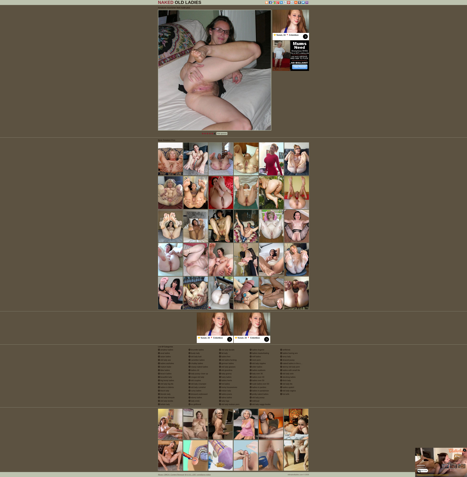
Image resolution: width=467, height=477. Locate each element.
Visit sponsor (222, 133)
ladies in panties (259, 387)
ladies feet (225, 357)
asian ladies (165, 357)
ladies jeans (226, 394)
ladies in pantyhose (260, 391)
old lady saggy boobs (261, 404)
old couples (195, 380)
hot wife (285, 394)
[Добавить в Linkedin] (281, 2)
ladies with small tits (291, 370)
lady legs (225, 401)
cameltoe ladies (197, 360)
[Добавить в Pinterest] (288, 2)
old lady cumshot (198, 387)
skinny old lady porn (291, 367)
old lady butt (195, 357)
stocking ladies (289, 377)
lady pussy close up (199, 374)
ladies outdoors (258, 370)
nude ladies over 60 (260, 384)
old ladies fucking (229, 360)
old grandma (226, 370)
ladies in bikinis (167, 387)
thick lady (286, 380)
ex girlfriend (195, 404)
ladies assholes (167, 363)
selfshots (286, 350)
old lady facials (227, 350)
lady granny (226, 374)
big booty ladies (167, 380)
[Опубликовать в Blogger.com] (266, 2)
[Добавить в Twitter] (303, 2)
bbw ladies (165, 370)
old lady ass (165, 360)
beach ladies (165, 374)
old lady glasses (228, 367)
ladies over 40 (258, 377)
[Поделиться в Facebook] (270, 2)
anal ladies (165, 353)
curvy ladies (195, 391)
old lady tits (287, 384)
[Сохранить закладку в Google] (274, 2)
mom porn (256, 360)
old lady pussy (258, 397)
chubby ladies (196, 363)
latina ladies (226, 397)
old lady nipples (259, 363)
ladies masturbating (260, 353)
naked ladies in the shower (294, 363)
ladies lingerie (258, 350)
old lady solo (288, 374)
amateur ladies (166, 350)
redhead (255, 401)
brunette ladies (197, 350)
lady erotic (195, 401)
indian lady (226, 391)
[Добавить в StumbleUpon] (295, 2)
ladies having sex (290, 353)
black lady (164, 391)
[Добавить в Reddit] (292, 2)
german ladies (227, 363)
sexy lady (286, 357)
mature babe (165, 367)
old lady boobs (166, 401)
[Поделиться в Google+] (277, 2)
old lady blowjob (167, 397)
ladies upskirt (288, 387)
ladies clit (194, 370)
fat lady (224, 353)
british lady (165, 404)
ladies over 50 (258, 380)
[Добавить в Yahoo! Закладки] (306, 2)
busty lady (195, 353)
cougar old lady (197, 377)
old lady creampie (198, 384)
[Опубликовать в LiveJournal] (284, 2)
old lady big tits (166, 384)
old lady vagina (289, 391)
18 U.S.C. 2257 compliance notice (197, 475)
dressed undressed (198, 394)
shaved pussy (288, 360)
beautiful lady (166, 377)
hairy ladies (226, 377)
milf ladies (256, 357)
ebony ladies (196, 397)
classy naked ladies (199, 367)
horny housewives (229, 387)
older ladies (257, 367)
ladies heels (226, 380)
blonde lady (165, 394)
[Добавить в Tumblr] (299, 2)
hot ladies (225, 384)
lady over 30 (257, 374)
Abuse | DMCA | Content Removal (171, 475)
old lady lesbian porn (230, 404)
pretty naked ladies (260, 394)
